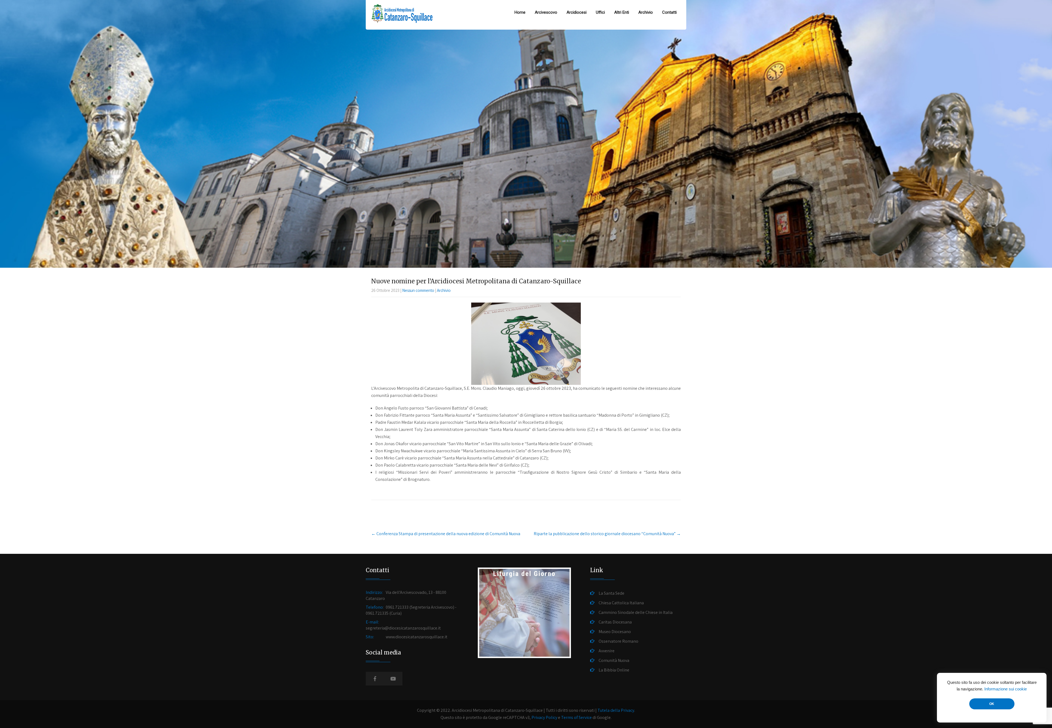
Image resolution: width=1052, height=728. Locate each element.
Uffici (600, 12)
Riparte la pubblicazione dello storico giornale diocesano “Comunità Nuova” (607, 534)
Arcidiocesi (577, 12)
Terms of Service (576, 717)
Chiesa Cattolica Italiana (621, 603)
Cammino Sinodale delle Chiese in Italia (636, 612)
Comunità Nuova (614, 660)
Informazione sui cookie (1005, 689)
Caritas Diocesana (615, 622)
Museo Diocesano (615, 631)
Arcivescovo (546, 12)
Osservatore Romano (618, 641)
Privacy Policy (544, 717)
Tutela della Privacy (616, 710)
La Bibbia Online (614, 670)
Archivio (645, 12)
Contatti (669, 12)
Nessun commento (418, 290)
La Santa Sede (611, 593)
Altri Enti (621, 12)
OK (991, 704)
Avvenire (606, 651)
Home (519, 12)
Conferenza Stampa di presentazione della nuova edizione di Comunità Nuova (445, 534)
